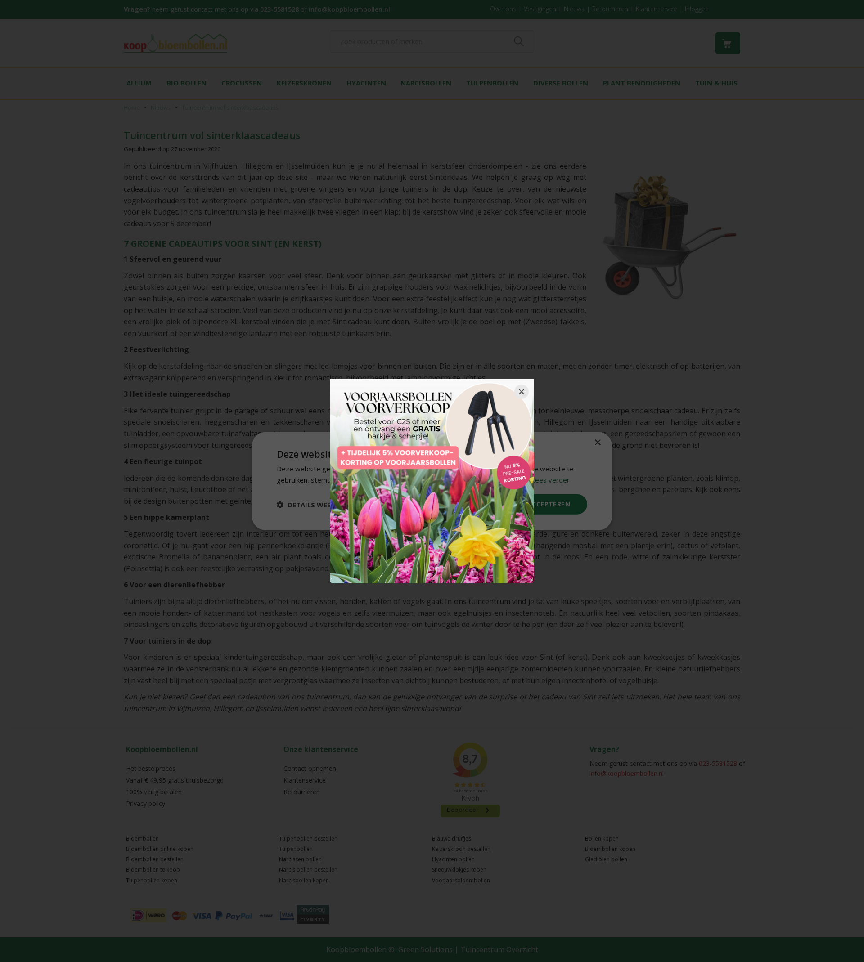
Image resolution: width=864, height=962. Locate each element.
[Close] (521, 392)
